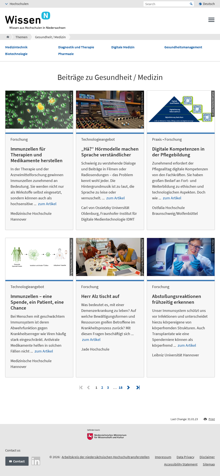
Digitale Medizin (122, 47)
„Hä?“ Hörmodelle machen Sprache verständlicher (110, 152)
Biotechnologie (16, 54)
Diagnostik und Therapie (76, 47)
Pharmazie (66, 54)
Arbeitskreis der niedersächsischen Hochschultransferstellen (106, 457)
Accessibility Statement (180, 464)
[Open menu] (211, 21)
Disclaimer (207, 457)
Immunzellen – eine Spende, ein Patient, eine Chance (37, 302)
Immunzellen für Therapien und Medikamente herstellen (37, 154)
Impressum (163, 457)
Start (191, 3)
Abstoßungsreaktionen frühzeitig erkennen (176, 299)
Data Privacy (185, 457)
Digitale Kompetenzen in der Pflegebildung (178, 152)
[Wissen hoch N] (7, 37)
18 (120, 387)
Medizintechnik (16, 47)
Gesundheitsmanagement (183, 47)
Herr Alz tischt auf (100, 296)
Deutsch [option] (209, 4)
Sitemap (209, 464)
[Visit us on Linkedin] (35, 460)
